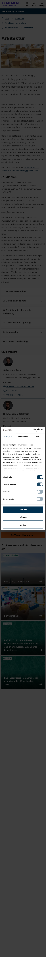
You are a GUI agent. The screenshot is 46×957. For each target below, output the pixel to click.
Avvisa (23, 525)
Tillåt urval (23, 517)
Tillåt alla (23, 510)
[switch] (40, 484)
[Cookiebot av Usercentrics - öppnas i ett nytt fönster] (33, 429)
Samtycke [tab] (8, 436)
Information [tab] (23, 436)
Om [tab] (37, 436)
